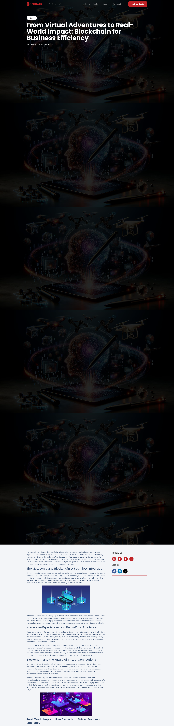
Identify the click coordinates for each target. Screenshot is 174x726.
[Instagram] (114, 559)
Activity (106, 4)
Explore (96, 4)
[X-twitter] (131, 559)
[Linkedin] (126, 559)
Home (87, 4)
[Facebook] (120, 559)
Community (117, 4)
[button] (114, 571)
